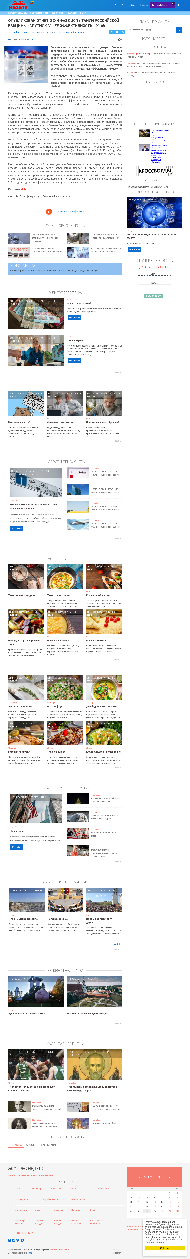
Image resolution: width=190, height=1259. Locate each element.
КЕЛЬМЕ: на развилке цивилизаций (87, 1013)
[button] (13, 904)
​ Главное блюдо (56, 751)
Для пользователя (154, 267)
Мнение (72, 1189)
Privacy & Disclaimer (59, 1250)
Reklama (144, 5)
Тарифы (37, 1210)
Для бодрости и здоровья (101, 706)
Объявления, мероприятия (29, 797)
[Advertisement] (65, 381)
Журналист (38, 301)
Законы (94, 1210)
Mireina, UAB (117, 1250)
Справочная (21, 1210)
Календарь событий (23, 1052)
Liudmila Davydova (19, 32)
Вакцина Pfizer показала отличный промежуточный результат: (45, 238)
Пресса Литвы (78, 1199)
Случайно (31, 1144)
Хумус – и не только (59, 595)
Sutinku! (164, 1248)
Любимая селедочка (20, 706)
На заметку (55, 1189)
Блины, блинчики (96, 640)
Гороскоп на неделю (142, 200)
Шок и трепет (18, 831)
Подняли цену (75, 340)
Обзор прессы (59, 13)
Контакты (24, 1175)
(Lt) (173, 3)
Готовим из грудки (19, 751)
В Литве (16, 1189)
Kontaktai (132, 5)
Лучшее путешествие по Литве (26, 1013)
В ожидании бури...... (59, 919)
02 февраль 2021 (37, 32)
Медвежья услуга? (19, 422)
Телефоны (58, 1210)
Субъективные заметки (31, 890)
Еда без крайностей (98, 595)
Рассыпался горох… (59, 640)
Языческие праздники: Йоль (104, 1123)
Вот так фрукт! (55, 706)
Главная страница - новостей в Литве (28, 13)
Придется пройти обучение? (102, 422)
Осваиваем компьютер (60, 422)
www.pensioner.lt (135, 1226)
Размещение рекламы (42, 1175)
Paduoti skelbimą (159, 5)
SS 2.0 (31, 1253)
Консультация (19, 301)
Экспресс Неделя (16, 567)
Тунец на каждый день (21, 595)
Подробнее (74, 317)
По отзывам (16, 1144)
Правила (75, 1210)
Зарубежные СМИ (77, 13)
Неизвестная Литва (22, 978)
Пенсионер (18, 471)
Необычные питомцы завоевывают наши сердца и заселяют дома (104, 853)
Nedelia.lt (12, 1175)
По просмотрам (48, 1144)
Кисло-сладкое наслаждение (103, 751)
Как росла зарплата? (79, 303)
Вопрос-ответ (103, 1189)
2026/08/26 (73, 293)
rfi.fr (23, 189)
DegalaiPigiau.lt (134, 1230)
